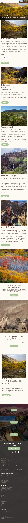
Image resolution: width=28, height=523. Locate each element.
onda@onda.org (3, 462)
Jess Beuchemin (6, 384)
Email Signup (14, 448)
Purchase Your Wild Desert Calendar (7, 517)
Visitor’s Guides (3, 482)
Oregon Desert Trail (4, 475)
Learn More (5, 244)
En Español (3, 506)
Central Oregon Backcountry (6, 479)
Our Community (3, 496)
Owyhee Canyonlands (4, 476)
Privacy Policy (3, 504)
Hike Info (5, 62)
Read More (14, 295)
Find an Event (3, 516)
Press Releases (3, 499)
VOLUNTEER (14, 434)
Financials (2, 502)
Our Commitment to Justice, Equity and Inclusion (9, 490)
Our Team (2, 495)
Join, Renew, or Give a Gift (5, 511)
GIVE (14, 410)
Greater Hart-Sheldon (4, 480)
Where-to (22, 384)
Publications (3, 500)
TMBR (4, 470)
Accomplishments (4, 501)
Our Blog (2, 497)
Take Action (3, 514)
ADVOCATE (14, 422)
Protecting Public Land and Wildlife (6, 487)
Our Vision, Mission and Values (6, 489)
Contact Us (3, 518)
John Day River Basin (4, 477)
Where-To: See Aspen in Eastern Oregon (11, 381)
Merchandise (3, 505)
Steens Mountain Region (5, 481)
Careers (2, 503)
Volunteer (2, 515)
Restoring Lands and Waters (6, 488)
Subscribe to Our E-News (5, 512)
